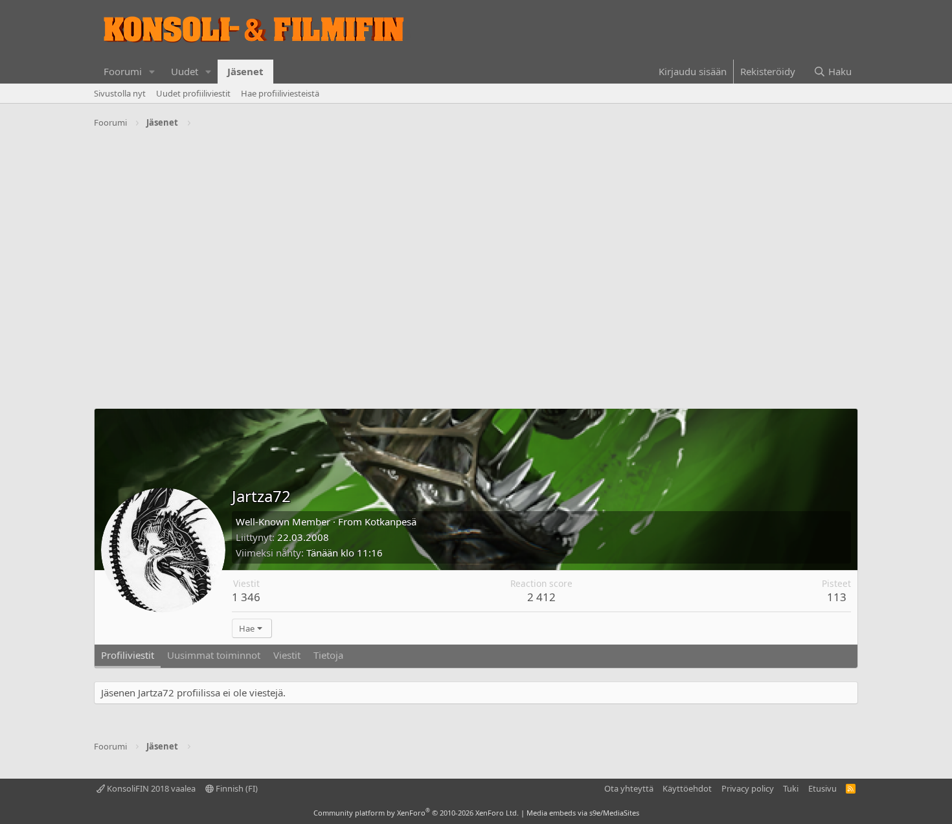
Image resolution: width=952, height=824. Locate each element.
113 (836, 596)
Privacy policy (747, 788)
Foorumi (123, 71)
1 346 (246, 596)
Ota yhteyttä (628, 788)
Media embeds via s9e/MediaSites (583, 813)
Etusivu (822, 788)
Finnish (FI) (236, 788)
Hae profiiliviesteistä (280, 93)
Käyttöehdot (687, 788)
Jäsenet (245, 71)
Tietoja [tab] (328, 654)
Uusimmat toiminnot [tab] (213, 654)
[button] (152, 72)
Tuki (791, 788)
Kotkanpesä (390, 521)
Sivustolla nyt (120, 93)
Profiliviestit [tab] (127, 654)
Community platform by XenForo (416, 813)
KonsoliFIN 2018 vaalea (150, 788)
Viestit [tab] (286, 654)
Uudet (184, 71)
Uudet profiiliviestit (193, 93)
